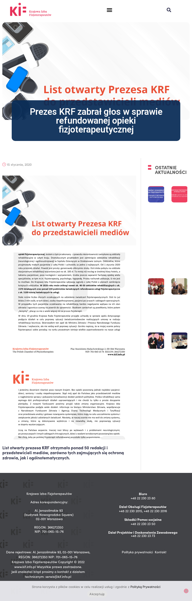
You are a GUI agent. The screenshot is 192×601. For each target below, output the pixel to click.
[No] (186, 591)
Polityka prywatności (137, 552)
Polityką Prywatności (145, 587)
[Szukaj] (169, 10)
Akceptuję (97, 594)
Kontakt (160, 552)
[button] (109, 10)
